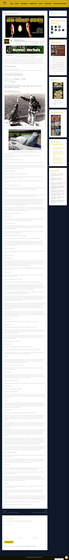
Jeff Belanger (17, 79)
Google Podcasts (18, 86)
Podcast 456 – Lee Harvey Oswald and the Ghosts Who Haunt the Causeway (57, 187)
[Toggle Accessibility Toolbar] (66, 557)
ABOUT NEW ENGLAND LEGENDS (59, 3)
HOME (11, 3)
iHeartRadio (10, 87)
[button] (60, 3)
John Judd (13, 81)
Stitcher (31, 86)
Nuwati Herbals (10, 55)
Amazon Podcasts (37, 86)
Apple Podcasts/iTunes (9, 86)
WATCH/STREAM (47, 3)
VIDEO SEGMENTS (24, 3)
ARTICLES (40, 3)
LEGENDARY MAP (33, 3)
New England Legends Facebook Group (12, 91)
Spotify (23, 86)
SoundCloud (16, 87)
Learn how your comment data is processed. (27, 546)
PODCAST (17, 3)
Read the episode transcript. (10, 66)
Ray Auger (24, 79)
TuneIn (5, 87)
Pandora (27, 86)
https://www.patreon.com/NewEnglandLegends (13, 74)
